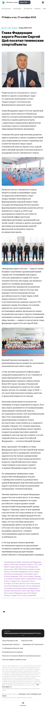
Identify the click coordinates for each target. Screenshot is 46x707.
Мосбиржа (22, 694)
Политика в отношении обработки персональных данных (21, 655)
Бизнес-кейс (6, 28)
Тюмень (15, 28)
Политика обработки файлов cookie (14, 659)
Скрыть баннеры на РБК (10, 640)
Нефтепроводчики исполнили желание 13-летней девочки (23, 633)
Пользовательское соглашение (12, 652)
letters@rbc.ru (7, 686)
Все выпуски (6, 8)
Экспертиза (28, 8)
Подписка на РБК (27, 640)
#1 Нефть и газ (9, 17)
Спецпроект (17, 8)
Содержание (23, 705)
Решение (37, 8)
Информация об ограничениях (33, 644)
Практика (7, 631)
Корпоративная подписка (10, 644)
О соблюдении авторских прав (12, 648)
